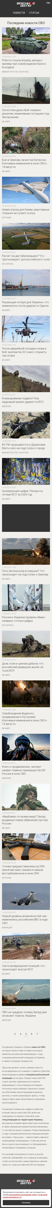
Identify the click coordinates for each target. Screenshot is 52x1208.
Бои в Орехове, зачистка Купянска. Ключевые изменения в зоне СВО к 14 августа (24, 163)
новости (19, 12)
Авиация (7, 928)
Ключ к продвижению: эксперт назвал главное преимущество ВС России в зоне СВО (24, 770)
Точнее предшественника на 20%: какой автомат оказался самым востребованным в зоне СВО (23, 870)
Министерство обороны (15, 72)
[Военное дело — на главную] (26, 4)
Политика (8, 264)
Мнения (7, 406)
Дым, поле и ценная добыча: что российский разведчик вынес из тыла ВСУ (23, 667)
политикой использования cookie (23, 1195)
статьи (34, 12)
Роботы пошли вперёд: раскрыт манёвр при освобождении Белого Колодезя (24, 64)
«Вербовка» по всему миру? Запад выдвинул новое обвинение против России (25, 820)
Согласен (26, 1202)
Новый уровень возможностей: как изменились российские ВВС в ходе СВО (25, 919)
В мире (6, 122)
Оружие (7, 218)
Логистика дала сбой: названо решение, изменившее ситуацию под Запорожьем (25, 114)
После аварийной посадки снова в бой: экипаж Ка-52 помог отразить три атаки (24, 352)
